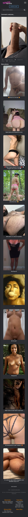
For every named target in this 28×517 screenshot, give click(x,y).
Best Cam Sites (19, 507)
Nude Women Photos (19, 502)
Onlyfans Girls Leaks (7, 512)
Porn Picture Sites (7, 503)
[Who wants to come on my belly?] (14, 220)
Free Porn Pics (19, 506)
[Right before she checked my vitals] (14, 115)
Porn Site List (19, 504)
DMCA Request (14, 486)
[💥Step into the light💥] (14, 81)
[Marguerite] (14, 359)
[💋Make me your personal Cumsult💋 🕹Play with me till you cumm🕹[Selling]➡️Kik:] (14, 150)
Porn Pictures (7, 511)
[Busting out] (14, 255)
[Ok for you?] (14, 324)
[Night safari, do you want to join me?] (14, 394)
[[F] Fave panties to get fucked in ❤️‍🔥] (14, 429)
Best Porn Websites (7, 502)
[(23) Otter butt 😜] (14, 185)
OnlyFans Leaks (13, 6)
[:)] (14, 289)
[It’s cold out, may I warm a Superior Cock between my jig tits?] (14, 463)
